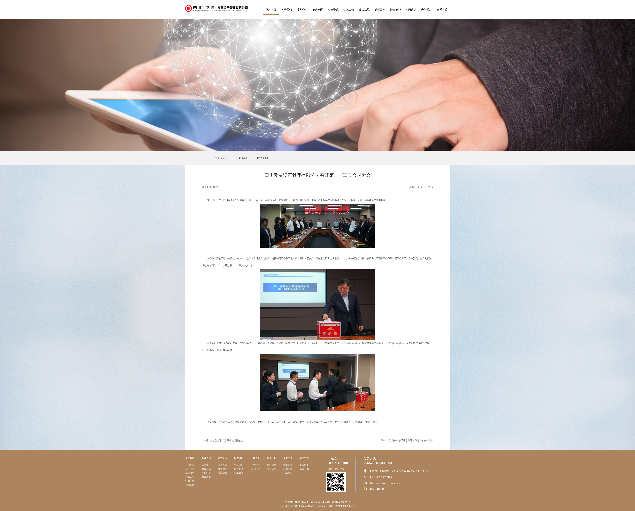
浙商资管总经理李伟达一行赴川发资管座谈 (411, 440)
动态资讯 (333, 9)
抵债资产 (222, 468)
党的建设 (288, 464)
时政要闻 (262, 158)
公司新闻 (241, 158)
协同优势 (411, 9)
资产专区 (317, 9)
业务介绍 (302, 9)
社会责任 (189, 484)
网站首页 (271, 9)
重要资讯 (220, 158)
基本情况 (189, 468)
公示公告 (255, 464)
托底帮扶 (288, 472)
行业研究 (271, 464)
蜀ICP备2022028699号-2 (342, 506)
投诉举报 (304, 468)
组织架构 (189, 472)
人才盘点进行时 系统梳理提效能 (226, 440)
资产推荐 (222, 464)
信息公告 (348, 9)
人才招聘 (255, 468)
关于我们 (286, 9)
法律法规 (271, 468)
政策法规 (364, 9)
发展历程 (189, 476)
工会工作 (288, 468)
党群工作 (380, 9)
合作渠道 (426, 9)
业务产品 (206, 468)
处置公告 (222, 472)
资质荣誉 (189, 480)
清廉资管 (395, 9)
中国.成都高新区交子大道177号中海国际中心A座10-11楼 (398, 471)
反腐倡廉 (304, 464)
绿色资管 (206, 472)
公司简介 (189, 464)
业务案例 (206, 476)
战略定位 (206, 464)
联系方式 (442, 9)
